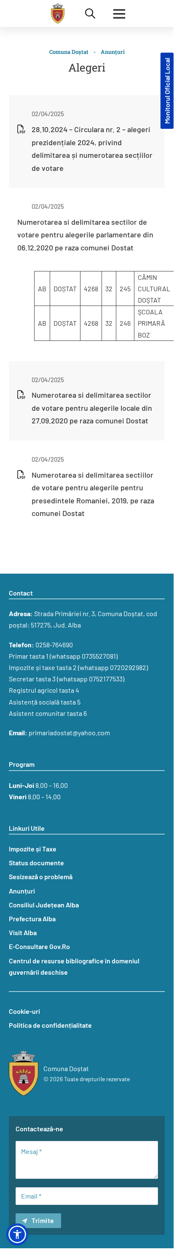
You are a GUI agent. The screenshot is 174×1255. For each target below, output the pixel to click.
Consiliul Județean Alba (44, 905)
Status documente (36, 863)
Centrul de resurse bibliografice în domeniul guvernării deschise (74, 966)
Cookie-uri (24, 1011)
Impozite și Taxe (32, 849)
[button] (17, 1234)
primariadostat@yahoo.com (69, 733)
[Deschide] (119, 13)
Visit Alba (23, 932)
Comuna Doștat (68, 52)
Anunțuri (113, 52)
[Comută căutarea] (90, 13)
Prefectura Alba (32, 919)
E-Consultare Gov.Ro (39, 946)
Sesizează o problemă (40, 876)
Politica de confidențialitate (50, 1025)
